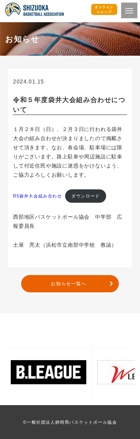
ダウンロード (85, 196)
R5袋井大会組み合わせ (37, 196)
